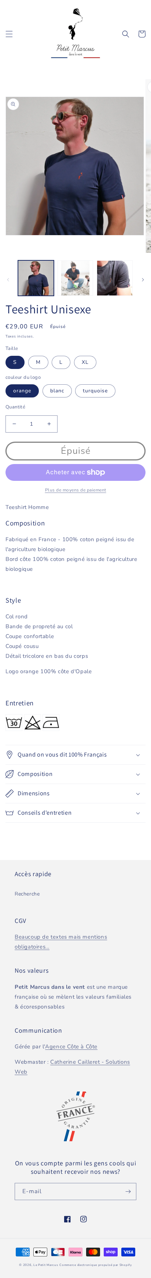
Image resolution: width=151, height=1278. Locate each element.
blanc (57, 390)
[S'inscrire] (128, 1191)
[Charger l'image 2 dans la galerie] (75, 278)
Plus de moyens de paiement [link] (75, 490)
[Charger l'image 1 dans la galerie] (36, 278)
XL (85, 362)
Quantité (15, 407)
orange (22, 390)
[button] (9, 34)
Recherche (27, 893)
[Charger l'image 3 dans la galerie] (115, 278)
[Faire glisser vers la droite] (143, 280)
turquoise (95, 390)
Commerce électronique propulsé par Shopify (95, 1265)
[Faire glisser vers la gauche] (8, 280)
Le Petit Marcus (45, 1265)
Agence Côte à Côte (71, 1046)
